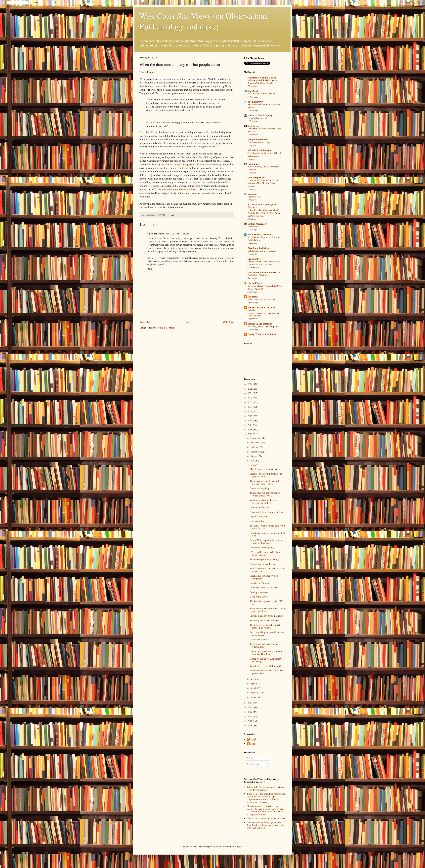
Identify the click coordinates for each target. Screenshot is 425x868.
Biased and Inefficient (258, 248)
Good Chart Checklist (257, 275)
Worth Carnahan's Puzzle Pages (262, 299)
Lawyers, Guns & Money (260, 115)
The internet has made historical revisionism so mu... (265, 626)
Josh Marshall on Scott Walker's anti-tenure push (267, 570)
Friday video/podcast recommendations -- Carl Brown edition (266, 788)
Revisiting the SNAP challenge (264, 620)
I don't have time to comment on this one (267, 534)
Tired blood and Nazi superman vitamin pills (265, 645)
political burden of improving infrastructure (187, 164)
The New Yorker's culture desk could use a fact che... (267, 527)
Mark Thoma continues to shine (265, 469)
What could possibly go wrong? (265, 559)
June (253, 465)
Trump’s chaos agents (257, 117)
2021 (250, 406)
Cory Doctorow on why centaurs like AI (266, 818)
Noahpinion (253, 164)
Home (187, 322)
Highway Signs (254, 196)
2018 (250, 420)
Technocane (253, 226)
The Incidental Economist (260, 234)
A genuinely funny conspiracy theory (267, 512)
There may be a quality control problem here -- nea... (264, 482)
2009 (250, 725)
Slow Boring (254, 126)
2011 (250, 716)
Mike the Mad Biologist (259, 150)
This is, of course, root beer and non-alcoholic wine (264, 314)
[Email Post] (172, 214)
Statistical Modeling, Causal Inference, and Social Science (262, 79)
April (253, 683)
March (254, 688)
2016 (250, 429)
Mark (252, 743)
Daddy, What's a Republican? (263, 334)
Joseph (253, 739)
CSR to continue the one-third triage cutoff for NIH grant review (264, 263)
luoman (217, 846)
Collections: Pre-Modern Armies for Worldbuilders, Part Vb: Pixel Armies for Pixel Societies (264, 212)
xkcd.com (252, 194)
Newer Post (145, 322)
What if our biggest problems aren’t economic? (263, 168)
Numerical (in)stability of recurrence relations (264, 106)
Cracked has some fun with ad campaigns (264, 577)
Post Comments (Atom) (163, 327)
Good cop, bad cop (259, 596)
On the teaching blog (259, 488)
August (254, 456)
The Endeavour (255, 101)
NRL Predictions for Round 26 (261, 93)
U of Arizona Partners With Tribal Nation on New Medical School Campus (263, 183)
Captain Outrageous (259, 516)
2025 (250, 388)
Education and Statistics (260, 323)
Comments (253, 764)
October (255, 447)
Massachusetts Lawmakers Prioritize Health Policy (264, 238)
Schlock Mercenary (257, 224)
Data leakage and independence (262, 250)
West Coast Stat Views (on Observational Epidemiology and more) (204, 21)
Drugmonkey (254, 259)
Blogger (238, 846)
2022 (250, 402)
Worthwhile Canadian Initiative (264, 272)
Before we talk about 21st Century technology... (266, 660)
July (253, 460)
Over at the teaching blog (262, 547)
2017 (250, 424)
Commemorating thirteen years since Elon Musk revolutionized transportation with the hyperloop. (266, 825)
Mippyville (253, 296)
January (254, 697)
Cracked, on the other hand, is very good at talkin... (266, 475)
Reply (150, 268)
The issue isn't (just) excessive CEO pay (266, 602)
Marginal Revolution (258, 139)
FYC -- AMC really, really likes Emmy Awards (265, 553)
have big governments (192, 93)
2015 (250, 434)
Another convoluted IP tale (262, 564)
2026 (250, 384)
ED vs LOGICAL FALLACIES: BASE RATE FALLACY (265, 287)
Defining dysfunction (260, 507)
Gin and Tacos (255, 283)
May (253, 678)
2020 (250, 411)
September (256, 451)
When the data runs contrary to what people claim (267, 672)
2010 (250, 720)
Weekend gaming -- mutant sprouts (263, 326)
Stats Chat (253, 91)
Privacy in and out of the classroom (266, 615)
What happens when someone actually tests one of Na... (267, 610)
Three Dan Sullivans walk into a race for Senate (264, 130)
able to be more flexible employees (180, 189)
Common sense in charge (259, 142)
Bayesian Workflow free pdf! (260, 82)
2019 (250, 415)
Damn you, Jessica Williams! (263, 587)
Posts (251, 758)
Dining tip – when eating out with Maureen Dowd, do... (266, 653)
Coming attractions (259, 592)
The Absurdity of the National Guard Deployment (264, 154)
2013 (250, 707)
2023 (250, 397)
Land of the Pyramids (260, 583)
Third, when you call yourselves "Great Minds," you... (265, 494)
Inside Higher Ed (256, 177)
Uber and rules (257, 521)
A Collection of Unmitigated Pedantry (262, 206)
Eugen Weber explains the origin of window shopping (266, 542)
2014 (250, 702)
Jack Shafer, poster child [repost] (265, 666)
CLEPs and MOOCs (259, 639)
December (256, 438)
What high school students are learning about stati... (264, 501)
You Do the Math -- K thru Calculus (261, 309)
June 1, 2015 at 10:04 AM (177, 233)
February (255, 692)
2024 (250, 393)
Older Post (228, 322)
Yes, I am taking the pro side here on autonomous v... (267, 634)
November (256, 442)
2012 (250, 711)
